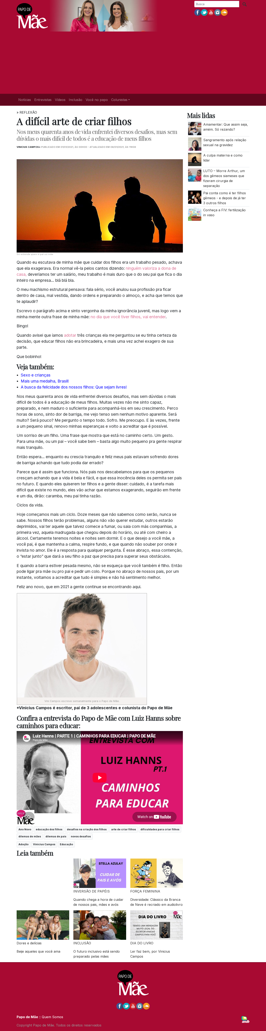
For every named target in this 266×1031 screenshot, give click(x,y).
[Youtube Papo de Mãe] (211, 12)
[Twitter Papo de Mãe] (204, 12)
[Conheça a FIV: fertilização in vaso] (194, 214)
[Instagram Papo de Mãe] (217, 12)
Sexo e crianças (35, 375)
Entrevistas (43, 100)
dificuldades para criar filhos (159, 829)
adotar (70, 335)
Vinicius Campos (44, 844)
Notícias (24, 100)
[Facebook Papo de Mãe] (197, 12)
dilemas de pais (56, 836)
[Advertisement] (133, 63)
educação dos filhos (49, 829)
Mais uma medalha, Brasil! (45, 381)
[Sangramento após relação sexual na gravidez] (194, 144)
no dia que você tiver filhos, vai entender (128, 316)
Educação (66, 844)
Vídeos (60, 100)
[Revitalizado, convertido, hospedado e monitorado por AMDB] (245, 1019)
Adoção (23, 844)
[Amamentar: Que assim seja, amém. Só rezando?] (194, 128)
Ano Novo (24, 829)
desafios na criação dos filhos (87, 829)
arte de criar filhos (123, 829)
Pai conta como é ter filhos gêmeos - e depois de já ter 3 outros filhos (224, 198)
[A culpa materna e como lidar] (194, 159)
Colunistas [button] (119, 100)
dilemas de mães (29, 836)
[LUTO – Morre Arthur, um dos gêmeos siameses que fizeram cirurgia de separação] (194, 175)
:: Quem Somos (50, 1017)
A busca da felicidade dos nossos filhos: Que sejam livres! (74, 387)
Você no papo (97, 100)
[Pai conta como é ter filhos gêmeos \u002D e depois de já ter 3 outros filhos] (194, 197)
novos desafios (81, 836)
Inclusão (75, 100)
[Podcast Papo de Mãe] (224, 12)
